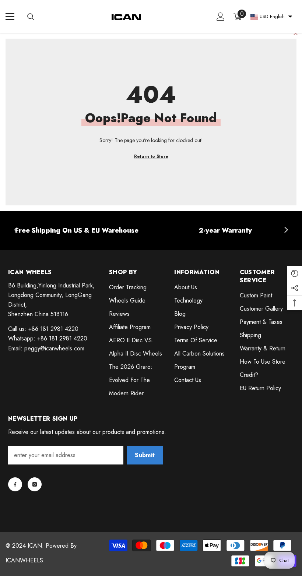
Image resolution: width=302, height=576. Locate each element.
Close (295, 33)
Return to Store (151, 156)
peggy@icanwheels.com (54, 348)
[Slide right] (286, 230)
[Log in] (221, 17)
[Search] (31, 17)
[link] (77, 230)
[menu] (10, 16)
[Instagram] (35, 484)
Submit (145, 455)
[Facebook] (15, 484)
